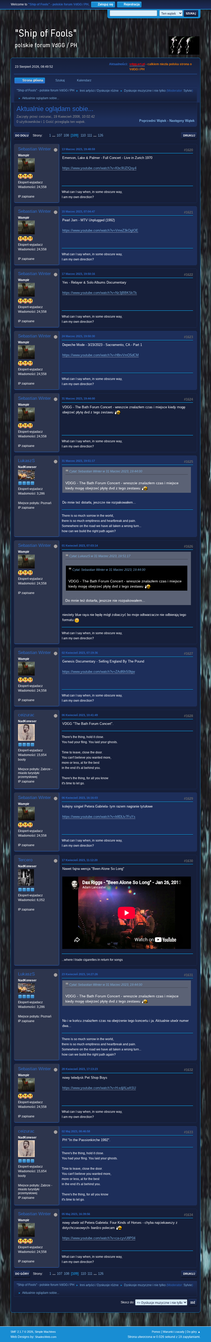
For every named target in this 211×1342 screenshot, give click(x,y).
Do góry (22, 1273)
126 (100, 135)
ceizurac (26, 714)
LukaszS (26, 460)
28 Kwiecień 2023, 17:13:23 (80, 1069)
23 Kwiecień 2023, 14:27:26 (80, 974)
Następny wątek (182, 121)
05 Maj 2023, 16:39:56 (76, 1214)
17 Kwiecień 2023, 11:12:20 (80, 860)
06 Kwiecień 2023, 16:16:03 (80, 797)
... (54, 135)
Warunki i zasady (173, 1331)
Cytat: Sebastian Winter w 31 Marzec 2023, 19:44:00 (105, 471)
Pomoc (156, 1331)
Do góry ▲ (193, 1331)
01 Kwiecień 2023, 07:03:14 (80, 545)
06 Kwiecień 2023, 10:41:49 (80, 715)
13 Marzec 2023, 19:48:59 (78, 149)
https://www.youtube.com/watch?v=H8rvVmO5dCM (100, 355)
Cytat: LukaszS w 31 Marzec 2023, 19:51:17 (99, 556)
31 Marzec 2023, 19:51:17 (78, 460)
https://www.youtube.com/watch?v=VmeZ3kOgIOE (100, 230)
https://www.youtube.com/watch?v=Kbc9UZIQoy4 (99, 168)
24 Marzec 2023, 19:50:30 (78, 336)
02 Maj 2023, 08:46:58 (76, 1131)
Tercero (25, 859)
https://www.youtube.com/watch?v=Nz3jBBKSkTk (99, 293)
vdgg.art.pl (137, 64)
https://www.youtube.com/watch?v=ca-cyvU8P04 (98, 1238)
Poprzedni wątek (152, 121)
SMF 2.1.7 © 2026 (22, 1331)
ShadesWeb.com (45, 1336)
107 (59, 135)
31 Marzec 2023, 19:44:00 (78, 398)
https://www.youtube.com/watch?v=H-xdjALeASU (99, 1088)
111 (89, 135)
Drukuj (189, 135)
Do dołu (22, 135)
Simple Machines (45, 1331)
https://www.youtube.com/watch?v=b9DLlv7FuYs (98, 817)
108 (66, 135)
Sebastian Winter (34, 149)
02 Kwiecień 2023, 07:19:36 (80, 652)
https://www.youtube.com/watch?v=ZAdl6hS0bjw (98, 672)
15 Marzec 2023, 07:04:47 (78, 211)
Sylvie (187, 90)
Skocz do (127, 1302)
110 (83, 135)
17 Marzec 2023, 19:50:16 (78, 273)
